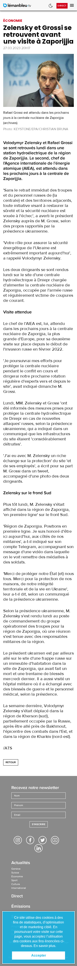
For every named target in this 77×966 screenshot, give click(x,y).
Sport (14, 880)
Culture (15, 884)
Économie (17, 876)
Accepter (38, 955)
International (18, 888)
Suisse (15, 872)
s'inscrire (38, 824)
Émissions (20, 906)
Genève (16, 868)
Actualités (20, 863)
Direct (62, 5)
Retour (11, 762)
